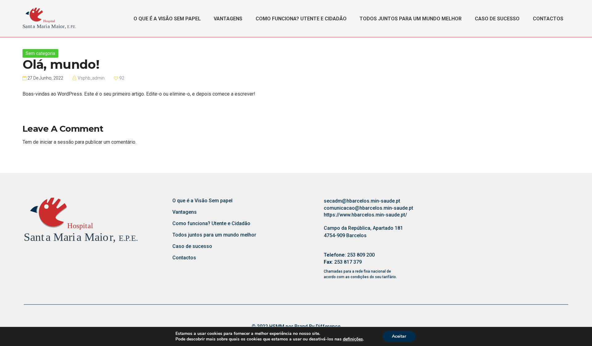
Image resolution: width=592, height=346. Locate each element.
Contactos (548, 19)
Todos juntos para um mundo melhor (411, 19)
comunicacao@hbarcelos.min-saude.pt (368, 208)
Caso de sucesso (497, 19)
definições (353, 339)
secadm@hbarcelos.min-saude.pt (362, 201)
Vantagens (228, 19)
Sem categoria (40, 53)
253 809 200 (361, 255)
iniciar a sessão (57, 142)
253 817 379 (348, 262)
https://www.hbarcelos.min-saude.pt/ (365, 215)
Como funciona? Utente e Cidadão (301, 19)
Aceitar (399, 336)
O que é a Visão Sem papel (167, 19)
